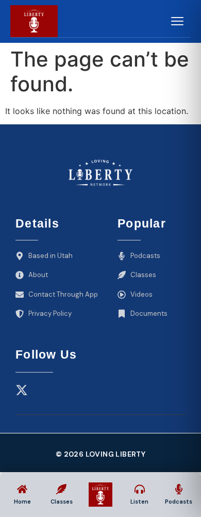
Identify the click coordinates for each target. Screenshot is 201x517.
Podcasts (178, 501)
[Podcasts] (179, 489)
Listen (139, 501)
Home (22, 501)
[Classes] (61, 489)
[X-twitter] (21, 390)
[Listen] (140, 489)
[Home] (22, 489)
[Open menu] (177, 21)
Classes (62, 501)
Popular (142, 223)
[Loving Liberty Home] (34, 21)
